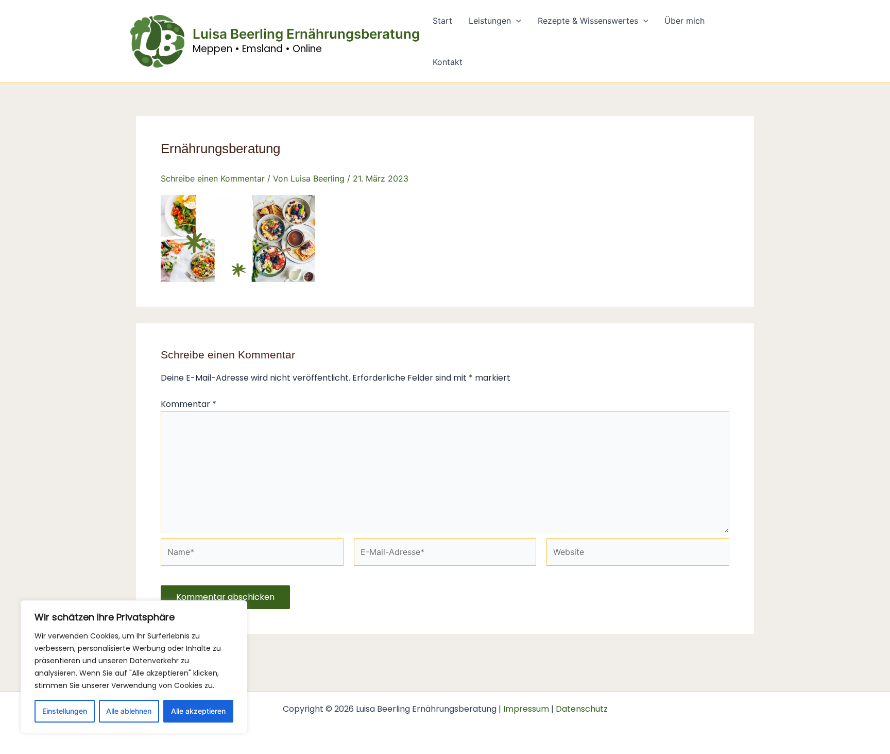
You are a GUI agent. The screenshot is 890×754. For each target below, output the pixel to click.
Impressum (526, 709)
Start (442, 20)
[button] (516, 20)
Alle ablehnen (128, 711)
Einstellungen (64, 711)
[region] (134, 666)
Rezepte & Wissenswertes (588, 20)
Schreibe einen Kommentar (213, 178)
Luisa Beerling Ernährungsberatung (306, 34)
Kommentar (188, 404)
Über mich (684, 20)
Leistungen (490, 20)
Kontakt (448, 62)
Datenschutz (582, 709)
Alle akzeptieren (198, 711)
